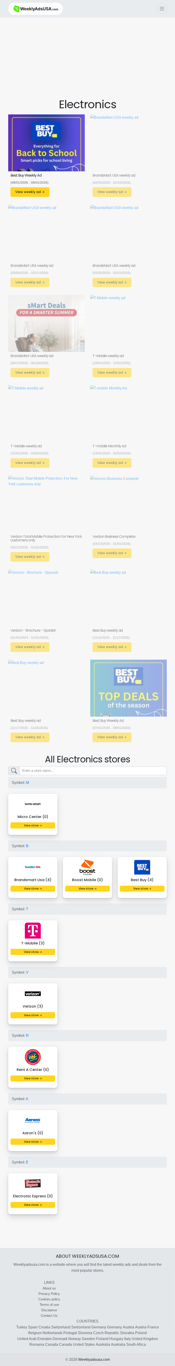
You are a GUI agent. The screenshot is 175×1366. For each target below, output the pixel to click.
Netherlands (52, 1333)
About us (49, 1288)
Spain (33, 1327)
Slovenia (85, 1333)
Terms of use (49, 1305)
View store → (33, 825)
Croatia (44, 1327)
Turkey (21, 1327)
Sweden (88, 1339)
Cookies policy (49, 1299)
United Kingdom (145, 1339)
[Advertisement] (91, 63)
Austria (128, 1327)
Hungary (116, 1339)
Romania (36, 1344)
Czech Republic (106, 1333)
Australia (103, 1344)
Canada (51, 1344)
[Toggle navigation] (162, 8)
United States (84, 1344)
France (153, 1327)
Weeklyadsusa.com (94, 1359)
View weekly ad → (30, 192)
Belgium (35, 1333)
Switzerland (60, 1327)
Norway (74, 1339)
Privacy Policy (49, 1294)
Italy (127, 1339)
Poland (141, 1333)
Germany (98, 1327)
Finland (102, 1339)
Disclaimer (49, 1310)
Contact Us (49, 1315)
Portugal (70, 1333)
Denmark (60, 1339)
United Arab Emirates (34, 1339)
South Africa (136, 1344)
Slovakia (127, 1333)
